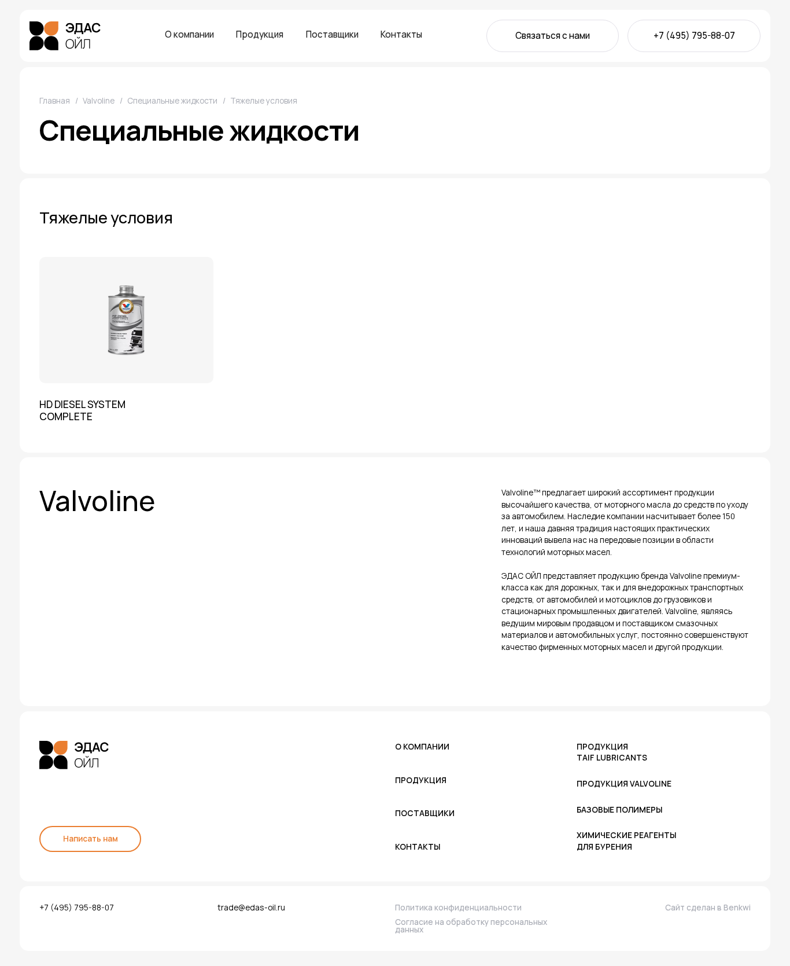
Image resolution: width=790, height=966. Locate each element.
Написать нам (90, 838)
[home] (65, 35)
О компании (189, 34)
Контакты (401, 34)
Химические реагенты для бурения (626, 840)
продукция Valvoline (624, 783)
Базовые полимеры (619, 809)
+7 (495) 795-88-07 (694, 36)
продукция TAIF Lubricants (612, 752)
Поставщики (332, 34)
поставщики (425, 812)
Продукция (259, 34)
